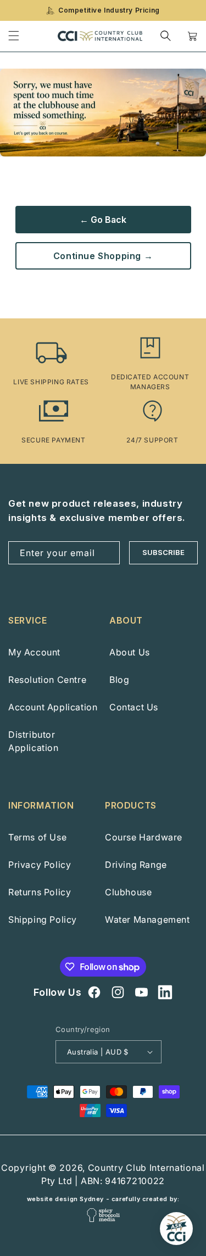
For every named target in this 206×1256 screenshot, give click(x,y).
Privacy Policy (39, 864)
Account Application (52, 707)
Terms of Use (37, 837)
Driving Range (136, 864)
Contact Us (133, 707)
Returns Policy (39, 892)
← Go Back (103, 219)
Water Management (147, 919)
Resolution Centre (47, 679)
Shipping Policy (42, 919)
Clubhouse (128, 892)
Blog (119, 679)
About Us (129, 652)
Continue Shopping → (103, 255)
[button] (165, 36)
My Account (34, 652)
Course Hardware (143, 837)
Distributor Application (33, 741)
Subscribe (163, 552)
